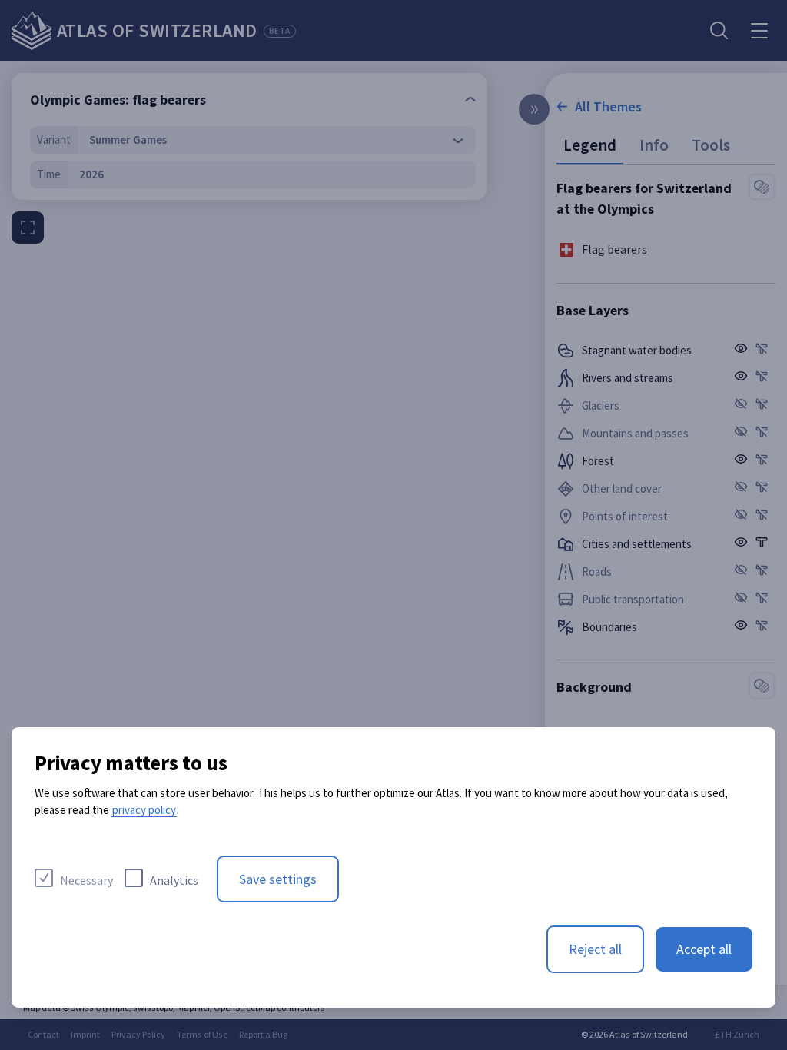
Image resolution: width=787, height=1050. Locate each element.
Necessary (86, 880)
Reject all (595, 949)
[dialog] (393, 867)
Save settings (278, 879)
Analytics (174, 880)
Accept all (704, 949)
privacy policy (144, 809)
